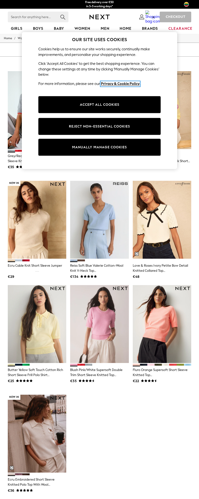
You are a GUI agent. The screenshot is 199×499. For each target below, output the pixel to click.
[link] (141, 17)
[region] (99, 100)
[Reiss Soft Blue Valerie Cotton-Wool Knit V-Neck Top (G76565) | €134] (99, 220)
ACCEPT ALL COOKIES (99, 105)
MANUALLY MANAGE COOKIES (99, 147)
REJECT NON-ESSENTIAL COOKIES (99, 126)
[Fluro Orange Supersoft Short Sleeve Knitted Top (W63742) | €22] (162, 324)
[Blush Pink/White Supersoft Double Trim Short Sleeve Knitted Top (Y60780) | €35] (99, 324)
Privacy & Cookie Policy (120, 84)
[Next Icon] (100, 17)
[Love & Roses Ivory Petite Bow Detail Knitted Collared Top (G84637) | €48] (162, 220)
